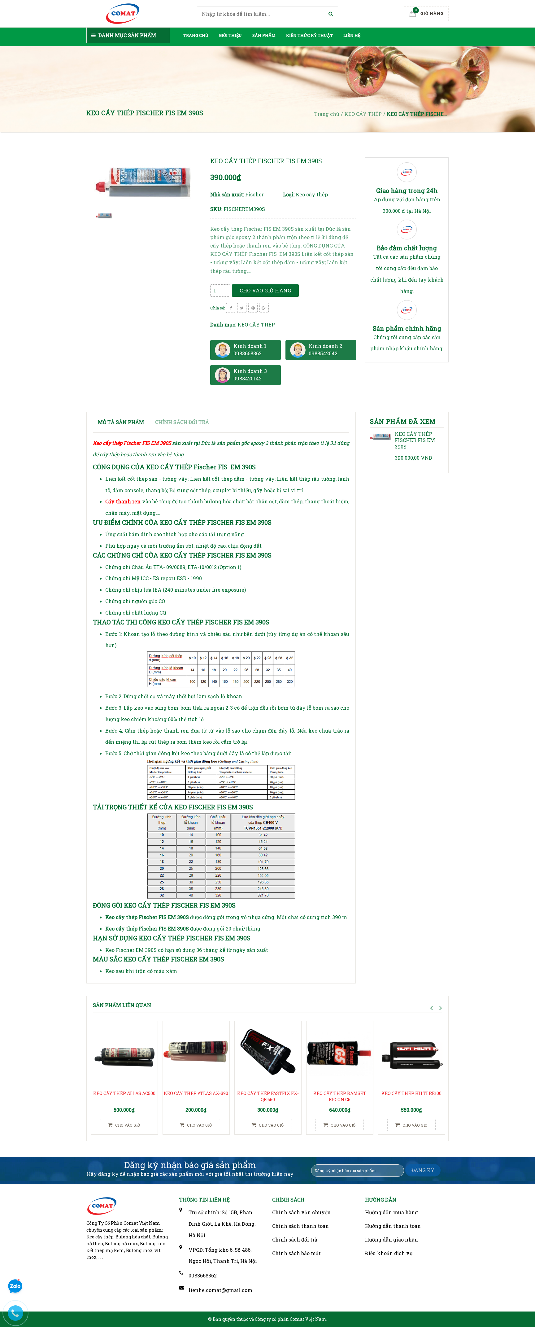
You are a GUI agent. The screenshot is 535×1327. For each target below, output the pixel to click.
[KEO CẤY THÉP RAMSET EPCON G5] (340, 1054)
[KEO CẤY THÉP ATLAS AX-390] (196, 1054)
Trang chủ (195, 35)
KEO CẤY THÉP (256, 324)
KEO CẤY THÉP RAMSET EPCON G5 (339, 1096)
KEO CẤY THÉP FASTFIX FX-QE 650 (268, 1096)
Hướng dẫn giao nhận (391, 1239)
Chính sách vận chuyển (301, 1212)
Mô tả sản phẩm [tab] (121, 422)
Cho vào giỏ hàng (265, 290)
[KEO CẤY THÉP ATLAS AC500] (124, 1054)
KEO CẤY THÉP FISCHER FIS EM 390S (415, 440)
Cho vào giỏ (127, 1125)
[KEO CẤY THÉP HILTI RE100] (411, 1054)
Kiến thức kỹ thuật (309, 35)
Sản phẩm (264, 35)
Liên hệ (351, 35)
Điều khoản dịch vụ (389, 1253)
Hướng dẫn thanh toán (393, 1226)
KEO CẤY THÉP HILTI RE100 (411, 1093)
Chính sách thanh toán (300, 1226)
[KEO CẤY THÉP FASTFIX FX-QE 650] (268, 1054)
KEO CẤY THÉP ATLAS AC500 (124, 1093)
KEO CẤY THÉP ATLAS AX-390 (196, 1093)
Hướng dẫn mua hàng (391, 1212)
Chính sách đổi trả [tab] (182, 422)
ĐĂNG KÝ (422, 1170)
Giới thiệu (230, 35)
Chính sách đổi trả (294, 1239)
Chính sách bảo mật (296, 1253)
